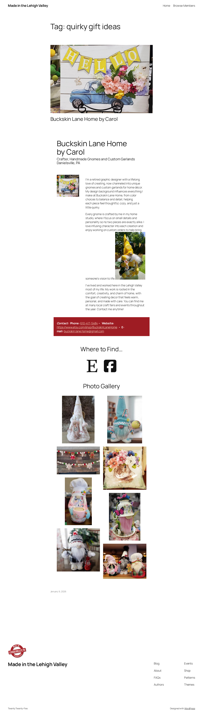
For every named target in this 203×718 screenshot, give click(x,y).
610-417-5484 (89, 323)
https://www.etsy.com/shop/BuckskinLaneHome (87, 327)
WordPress (189, 708)
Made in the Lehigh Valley (28, 5)
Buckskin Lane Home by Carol (84, 119)
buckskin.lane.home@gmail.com (84, 331)
